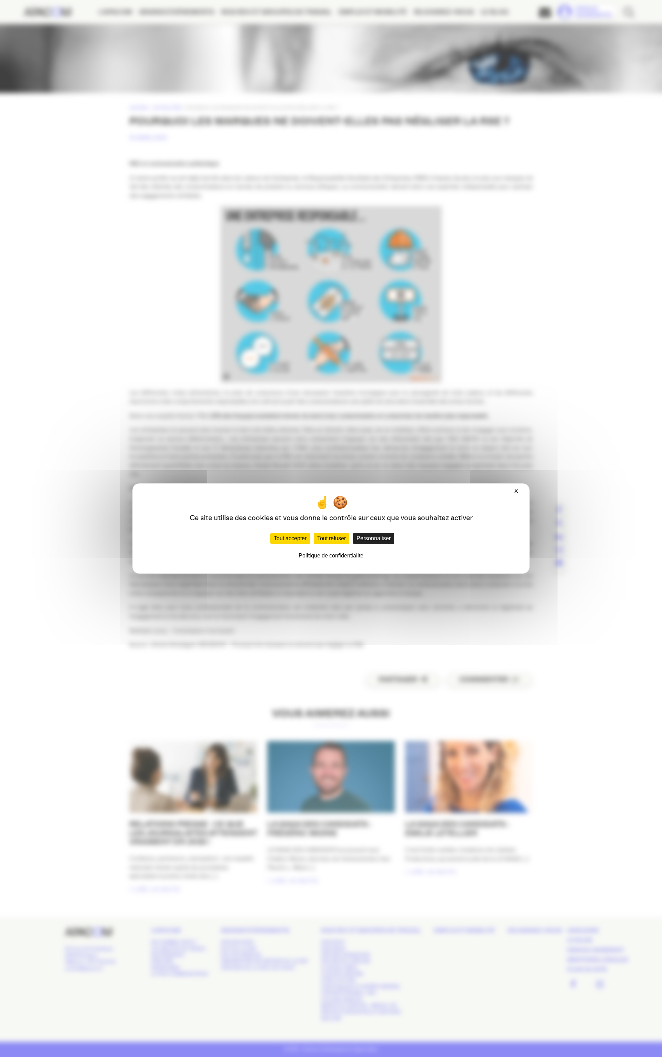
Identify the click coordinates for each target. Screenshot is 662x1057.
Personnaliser (374, 538)
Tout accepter (290, 538)
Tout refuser (331, 538)
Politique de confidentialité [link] (331, 555)
